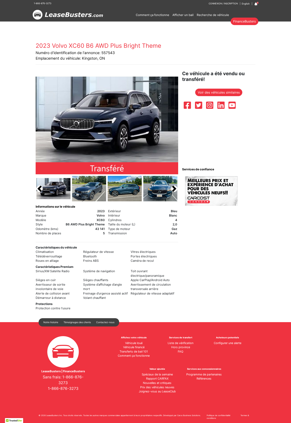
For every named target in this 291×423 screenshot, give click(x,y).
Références (204, 378)
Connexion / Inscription (223, 3)
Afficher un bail (183, 15)
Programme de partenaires (204, 374)
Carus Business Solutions (188, 415)
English (246, 3)
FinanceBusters (244, 21)
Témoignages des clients (77, 322)
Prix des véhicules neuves (157, 387)
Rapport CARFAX (157, 378)
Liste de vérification (180, 343)
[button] (40, 188)
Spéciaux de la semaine (157, 374)
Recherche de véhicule (213, 15)
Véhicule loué (134, 343)
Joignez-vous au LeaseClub (157, 391)
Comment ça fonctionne (152, 15)
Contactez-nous (105, 322)
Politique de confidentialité (218, 415)
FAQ (180, 351)
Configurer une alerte (227, 343)
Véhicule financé (134, 347)
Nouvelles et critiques (157, 383)
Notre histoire (50, 322)
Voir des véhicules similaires (219, 92)
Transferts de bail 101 (134, 351)
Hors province (180, 347)
